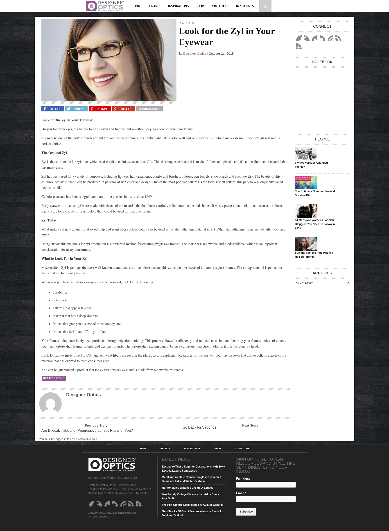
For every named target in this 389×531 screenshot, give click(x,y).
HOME (138, 6)
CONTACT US (220, 6)
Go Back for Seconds (199, 427)
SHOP (200, 6)
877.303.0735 (245, 6)
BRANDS (155, 6)
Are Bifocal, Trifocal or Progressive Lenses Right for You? (87, 430)
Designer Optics (194, 53)
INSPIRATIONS (178, 6)
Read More (143, 493)
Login (93, 439)
